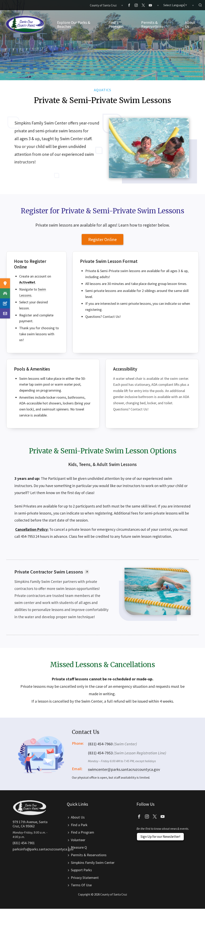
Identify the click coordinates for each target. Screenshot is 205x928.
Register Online (102, 239)
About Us (78, 817)
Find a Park (79, 825)
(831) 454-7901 (24, 843)
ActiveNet (27, 282)
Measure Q (79, 847)
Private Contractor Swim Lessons (48, 572)
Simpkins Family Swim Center (93, 862)
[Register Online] (5, 303)
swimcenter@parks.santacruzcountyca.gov (124, 769)
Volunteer (78, 840)
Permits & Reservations (89, 855)
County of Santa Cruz (103, 5)
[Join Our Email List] (5, 313)
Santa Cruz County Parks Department (25, 24)
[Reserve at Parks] (5, 293)
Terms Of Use (81, 885)
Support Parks (81, 870)
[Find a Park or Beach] (5, 283)
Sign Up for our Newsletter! (160, 836)
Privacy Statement (85, 877)
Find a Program (82, 832)
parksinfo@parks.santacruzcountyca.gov (43, 849)
